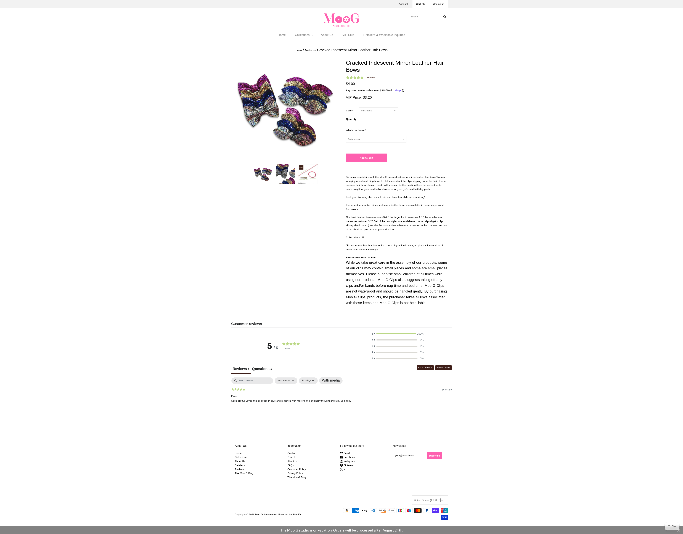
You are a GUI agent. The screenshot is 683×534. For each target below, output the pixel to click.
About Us (327, 35)
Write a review (443, 367)
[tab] (262, 369)
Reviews (239, 469)
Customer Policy (296, 469)
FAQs (290, 465)
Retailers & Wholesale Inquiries (384, 35)
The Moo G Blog (244, 473)
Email (346, 453)
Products (310, 50)
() (420, 3)
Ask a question (425, 367)
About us (292, 461)
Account (403, 3)
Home (282, 35)
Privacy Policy (295, 473)
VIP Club (348, 35)
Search (291, 457)
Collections (302, 35)
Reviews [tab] (241, 369)
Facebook (349, 457)
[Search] (444, 16)
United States (428, 500)
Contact (291, 453)
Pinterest (348, 465)
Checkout (438, 3)
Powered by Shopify (289, 514)
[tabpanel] (341, 400)
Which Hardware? (356, 130)
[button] (397, 334)
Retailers (240, 465)
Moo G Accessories (266, 514)
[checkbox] (331, 380)
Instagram (349, 461)
